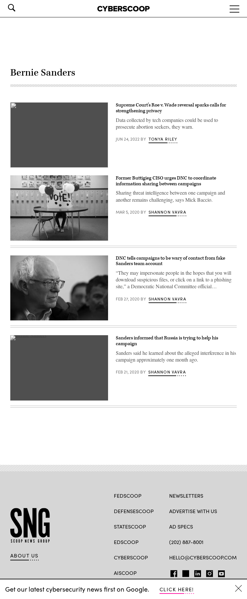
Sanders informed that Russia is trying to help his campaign (167, 341)
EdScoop (126, 542)
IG (207, 572)
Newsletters (186, 495)
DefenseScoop (134, 511)
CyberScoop (131, 557)
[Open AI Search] (20, 8)
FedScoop (128, 495)
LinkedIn (197, 572)
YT (220, 572)
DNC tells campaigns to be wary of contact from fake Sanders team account (170, 261)
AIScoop (125, 572)
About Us (24, 555)
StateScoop (130, 526)
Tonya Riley (163, 139)
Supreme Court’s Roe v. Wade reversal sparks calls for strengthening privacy (171, 108)
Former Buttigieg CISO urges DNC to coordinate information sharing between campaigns (166, 181)
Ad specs (181, 526)
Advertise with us (193, 511)
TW (184, 572)
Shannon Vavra (167, 212)
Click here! (177, 589)
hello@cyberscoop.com (203, 557)
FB (172, 572)
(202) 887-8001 (186, 542)
